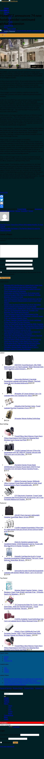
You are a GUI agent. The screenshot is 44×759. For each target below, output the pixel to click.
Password (4, 739)
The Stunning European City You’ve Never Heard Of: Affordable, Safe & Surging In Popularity (22, 333)
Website (3, 268)
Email (2, 264)
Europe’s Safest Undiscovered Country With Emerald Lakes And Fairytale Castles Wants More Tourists (22, 340)
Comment (4, 244)
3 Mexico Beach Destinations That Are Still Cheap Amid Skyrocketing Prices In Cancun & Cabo (23, 329)
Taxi (5, 668)
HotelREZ (24, 211)
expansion (11, 211)
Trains (10, 711)
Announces (38, 209)
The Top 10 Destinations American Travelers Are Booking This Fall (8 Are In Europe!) (21, 311)
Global (17, 211)
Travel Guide (3, 10)
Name (2, 261)
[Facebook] (22, 196)
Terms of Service (6, 688)
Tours (10, 706)
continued (3, 211)
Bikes (10, 713)
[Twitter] (22, 199)
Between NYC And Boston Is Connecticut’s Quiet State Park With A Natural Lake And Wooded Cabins (23, 286)
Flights (6, 10)
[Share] (22, 206)
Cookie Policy (29, 688)
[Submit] (5, 696)
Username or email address (10, 735)
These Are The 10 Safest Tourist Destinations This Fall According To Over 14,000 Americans (23, 336)
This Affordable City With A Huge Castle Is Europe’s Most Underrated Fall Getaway (22, 290)
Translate (16, 727)
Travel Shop (8, 26)
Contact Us (8, 661)
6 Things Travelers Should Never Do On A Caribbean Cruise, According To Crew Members (22, 321)
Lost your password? (7, 746)
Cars (9, 709)
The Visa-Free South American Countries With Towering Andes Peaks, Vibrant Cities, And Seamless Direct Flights (24, 325)
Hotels (6, 12)
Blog (6, 27)
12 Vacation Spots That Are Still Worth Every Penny (22, 343)
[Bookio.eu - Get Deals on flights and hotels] (9, 1)
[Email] (22, 203)
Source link (4, 192)
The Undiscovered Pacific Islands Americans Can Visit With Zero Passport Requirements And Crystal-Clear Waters (23, 301)
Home (6, 8)
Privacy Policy (18, 688)
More (6, 704)
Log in (15, 742)
